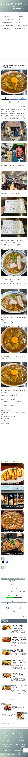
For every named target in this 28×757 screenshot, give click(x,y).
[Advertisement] (14, 46)
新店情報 (21, 737)
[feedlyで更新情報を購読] (20, 607)
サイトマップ (7, 737)
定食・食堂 (10, 578)
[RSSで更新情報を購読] (14, 611)
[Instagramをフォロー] (7, 607)
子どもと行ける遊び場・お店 (20, 747)
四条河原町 (14, 580)
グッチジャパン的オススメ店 (7, 741)
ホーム (7, 735)
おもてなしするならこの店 (7, 746)
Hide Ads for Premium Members (20, 751)
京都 (9, 580)
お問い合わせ (21, 740)
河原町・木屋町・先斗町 (20, 578)
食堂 (20, 580)
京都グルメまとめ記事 (7, 744)
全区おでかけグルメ (20, 744)
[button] (18, 102)
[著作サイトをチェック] (7, 603)
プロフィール (21, 735)
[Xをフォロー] (20, 603)
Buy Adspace (7, 750)
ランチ (4, 578)
